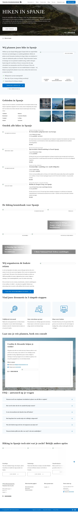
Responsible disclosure (47, 509)
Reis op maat (30, 2)
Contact (3, 492)
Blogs (49, 2)
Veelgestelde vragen (61, 2)
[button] (52, 144)
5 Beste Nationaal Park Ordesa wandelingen (51, 252)
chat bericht (18, 367)
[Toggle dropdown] (48, 487)
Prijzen (37, 2)
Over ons (53, 2)
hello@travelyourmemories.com (21, 364)
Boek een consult (71, 2)
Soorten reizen (43, 2)
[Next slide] (74, 461)
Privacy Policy (55, 509)
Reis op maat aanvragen (29, 486)
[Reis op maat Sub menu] (33, 2)
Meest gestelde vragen (6, 488)
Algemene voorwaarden (37, 509)
